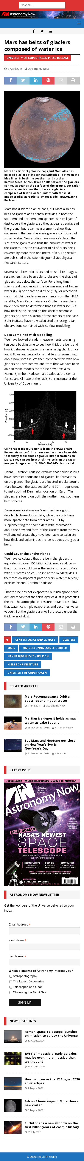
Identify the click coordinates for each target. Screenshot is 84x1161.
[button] (78, 23)
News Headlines (23, 1021)
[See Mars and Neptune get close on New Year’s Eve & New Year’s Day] (13, 745)
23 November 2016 (38, 727)
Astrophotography (25, 976)
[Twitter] (42, 31)
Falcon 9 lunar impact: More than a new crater (52, 1103)
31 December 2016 (38, 753)
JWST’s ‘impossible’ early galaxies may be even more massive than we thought (51, 1057)
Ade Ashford (62, 753)
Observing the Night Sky (29, 992)
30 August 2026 (36, 1040)
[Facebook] (33, 31)
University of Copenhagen (27, 673)
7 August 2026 (35, 1088)
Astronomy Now (38, 69)
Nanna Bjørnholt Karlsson (28, 656)
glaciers (69, 640)
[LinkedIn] (50, 31)
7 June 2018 (34, 705)
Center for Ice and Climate (35, 640)
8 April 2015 (15, 69)
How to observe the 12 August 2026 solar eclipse (52, 1081)
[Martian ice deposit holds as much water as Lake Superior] (13, 723)
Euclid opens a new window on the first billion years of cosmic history (52, 1125)
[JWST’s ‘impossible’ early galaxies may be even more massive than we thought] (13, 1058)
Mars (11, 648)
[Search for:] (42, 5)
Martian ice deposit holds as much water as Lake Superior (51, 720)
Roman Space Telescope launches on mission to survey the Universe (51, 1034)
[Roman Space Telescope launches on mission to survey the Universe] (13, 1036)
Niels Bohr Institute (23, 664)
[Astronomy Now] (42, 16)
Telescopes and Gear (27, 987)
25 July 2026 (34, 1132)
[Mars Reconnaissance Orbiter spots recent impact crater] (13, 701)
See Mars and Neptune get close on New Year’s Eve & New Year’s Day (50, 744)
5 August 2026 (35, 1110)
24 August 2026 (36, 1066)
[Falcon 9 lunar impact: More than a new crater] (13, 1105)
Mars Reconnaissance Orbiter (45, 648)
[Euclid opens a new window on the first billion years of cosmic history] (13, 1127)
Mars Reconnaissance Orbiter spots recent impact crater (48, 698)
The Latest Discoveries (28, 981)
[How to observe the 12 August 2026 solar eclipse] (13, 1083)
